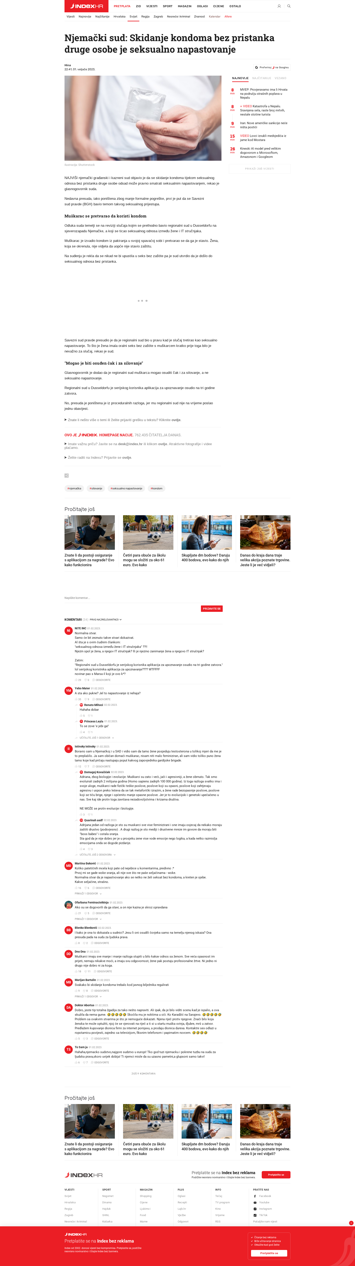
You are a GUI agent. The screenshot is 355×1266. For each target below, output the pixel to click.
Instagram (265, 1208)
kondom (157, 488)
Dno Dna (80, 951)
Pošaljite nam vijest (265, 1221)
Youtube (264, 1202)
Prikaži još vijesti (259, 168)
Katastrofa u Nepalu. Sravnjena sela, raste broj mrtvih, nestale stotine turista (262, 110)
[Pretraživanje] (287, 6)
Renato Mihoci (93, 705)
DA (69, 1008)
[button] (70, 531)
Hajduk (106, 1208)
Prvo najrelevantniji (104, 619)
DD (69, 954)
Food (143, 1215)
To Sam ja (81, 1047)
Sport (168, 6)
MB (68, 982)
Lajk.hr (182, 1208)
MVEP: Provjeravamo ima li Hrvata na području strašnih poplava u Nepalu (263, 94)
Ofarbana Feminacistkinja (92, 902)
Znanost (199, 16)
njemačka (74, 488)
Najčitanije (102, 16)
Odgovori (183, 1221)
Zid (138, 6)
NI (68, 631)
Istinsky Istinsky (85, 746)
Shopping (145, 1196)
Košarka (107, 1221)
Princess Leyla (93, 721)
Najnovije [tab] (240, 78)
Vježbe (182, 1215)
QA (81, 820)
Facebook (265, 1196)
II (69, 749)
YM (68, 691)
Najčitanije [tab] (261, 78)
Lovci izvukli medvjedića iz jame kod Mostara (263, 138)
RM (81, 705)
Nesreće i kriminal (178, 16)
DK (81, 772)
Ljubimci (145, 1208)
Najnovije (85, 16)
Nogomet (108, 1196)
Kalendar (214, 16)
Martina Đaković (85, 863)
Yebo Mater (82, 688)
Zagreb (158, 16)
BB (69, 930)
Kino (218, 1208)
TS (69, 1049)
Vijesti (152, 6)
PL (81, 721)
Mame (144, 1221)
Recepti (182, 1202)
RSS (217, 1221)
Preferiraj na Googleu (274, 67)
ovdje (162, 444)
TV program (222, 1202)
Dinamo (107, 1202)
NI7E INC (80, 628)
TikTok (263, 1215)
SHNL (105, 1215)
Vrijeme (220, 1215)
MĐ (68, 866)
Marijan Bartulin (85, 980)
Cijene (218, 6)
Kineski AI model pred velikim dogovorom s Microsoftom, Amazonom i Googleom (260, 153)
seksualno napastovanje (126, 488)
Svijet (133, 16)
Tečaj (218, 1196)
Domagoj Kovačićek (97, 772)
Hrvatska (120, 16)
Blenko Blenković (86, 927)
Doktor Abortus (84, 1005)
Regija (145, 16)
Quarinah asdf (93, 820)
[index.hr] (86, 6)
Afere (228, 16)
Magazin (146, 1189)
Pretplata (122, 6)
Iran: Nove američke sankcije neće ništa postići (263, 125)
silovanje (96, 488)
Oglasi (202, 6)
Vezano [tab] (280, 78)
